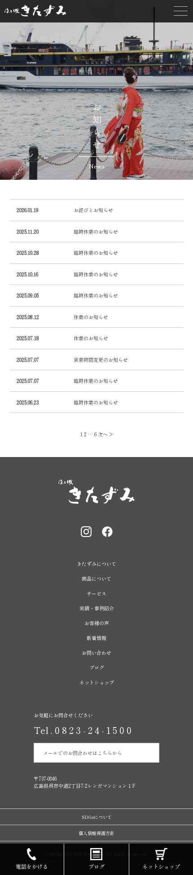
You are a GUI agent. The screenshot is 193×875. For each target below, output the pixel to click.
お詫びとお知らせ (93, 209)
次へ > (105, 434)
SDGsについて (97, 816)
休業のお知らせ (91, 316)
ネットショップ (96, 682)
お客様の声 (96, 622)
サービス (96, 593)
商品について (96, 578)
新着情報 (96, 637)
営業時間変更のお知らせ (101, 359)
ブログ (96, 667)
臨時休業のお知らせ (96, 231)
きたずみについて (96, 563)
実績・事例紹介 (96, 608)
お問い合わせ (96, 652)
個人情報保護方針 (96, 833)
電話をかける (32, 866)
